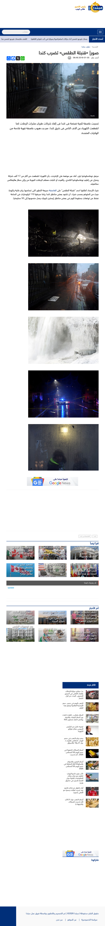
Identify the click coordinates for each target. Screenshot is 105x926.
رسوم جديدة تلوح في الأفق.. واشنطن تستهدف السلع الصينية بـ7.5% (21, 552)
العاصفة (52, 190)
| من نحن (62, 920)
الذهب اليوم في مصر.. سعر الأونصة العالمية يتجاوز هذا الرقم (72, 705)
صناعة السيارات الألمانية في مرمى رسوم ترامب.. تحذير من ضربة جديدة (52, 552)
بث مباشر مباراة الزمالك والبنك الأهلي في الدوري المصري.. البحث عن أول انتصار (74, 695)
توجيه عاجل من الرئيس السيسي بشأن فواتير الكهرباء (74, 729)
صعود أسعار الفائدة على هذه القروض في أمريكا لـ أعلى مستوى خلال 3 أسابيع (22, 617)
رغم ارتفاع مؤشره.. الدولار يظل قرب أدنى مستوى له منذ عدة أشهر (54, 569)
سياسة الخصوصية (90, 920)
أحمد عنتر (95, 58)
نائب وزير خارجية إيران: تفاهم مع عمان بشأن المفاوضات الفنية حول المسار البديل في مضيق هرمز (74, 778)
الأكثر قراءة (91, 685)
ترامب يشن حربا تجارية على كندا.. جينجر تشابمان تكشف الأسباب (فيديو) (86, 552)
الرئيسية (95, 47)
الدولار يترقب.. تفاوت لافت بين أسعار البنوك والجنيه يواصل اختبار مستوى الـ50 (72, 717)
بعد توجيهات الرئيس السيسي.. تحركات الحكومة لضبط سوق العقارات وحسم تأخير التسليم (22, 632)
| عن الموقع (74, 920)
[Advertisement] (52, 21)
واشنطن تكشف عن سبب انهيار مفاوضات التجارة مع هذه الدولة (86, 570)
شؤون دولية (86, 47)
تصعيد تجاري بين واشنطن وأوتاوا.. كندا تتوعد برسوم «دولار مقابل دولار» (22, 569)
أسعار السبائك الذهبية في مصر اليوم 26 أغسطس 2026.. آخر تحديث (73, 752)
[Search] (3, 30)
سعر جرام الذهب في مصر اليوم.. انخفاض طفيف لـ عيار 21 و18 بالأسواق (73, 740)
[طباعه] (69, 57)
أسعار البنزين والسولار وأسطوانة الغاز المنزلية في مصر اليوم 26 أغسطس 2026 (73, 765)
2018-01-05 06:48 (81, 58)
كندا (95, 536)
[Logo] (78, 7)
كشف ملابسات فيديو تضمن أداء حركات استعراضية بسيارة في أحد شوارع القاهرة (85, 617)
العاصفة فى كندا (85, 536)
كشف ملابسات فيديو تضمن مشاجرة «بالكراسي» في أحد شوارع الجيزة (53, 617)
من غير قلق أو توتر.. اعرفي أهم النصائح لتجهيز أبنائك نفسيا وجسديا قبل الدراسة (54, 634)
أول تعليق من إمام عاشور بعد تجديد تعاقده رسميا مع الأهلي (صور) (73, 790)
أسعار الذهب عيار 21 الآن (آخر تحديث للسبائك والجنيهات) (74, 802)
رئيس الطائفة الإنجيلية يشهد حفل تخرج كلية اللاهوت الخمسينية (86, 635)
